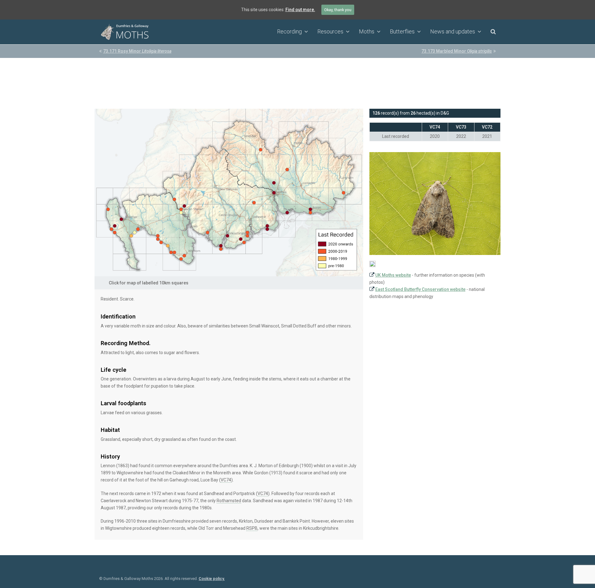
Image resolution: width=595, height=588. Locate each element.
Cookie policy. (212, 578)
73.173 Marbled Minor (456, 51)
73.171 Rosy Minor (137, 51)
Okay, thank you (337, 9)
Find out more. (300, 9)
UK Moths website (393, 275)
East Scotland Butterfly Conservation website (420, 289)
